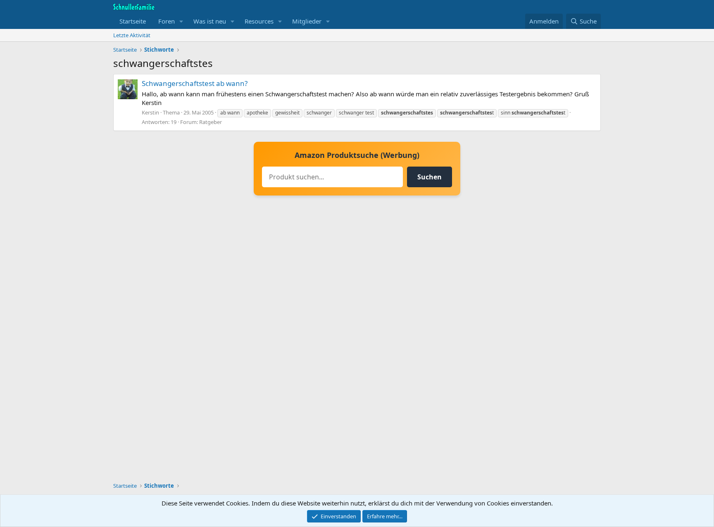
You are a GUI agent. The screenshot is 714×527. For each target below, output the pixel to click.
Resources (259, 21)
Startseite (132, 21)
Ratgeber (210, 122)
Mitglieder (306, 21)
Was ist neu (209, 21)
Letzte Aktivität (131, 35)
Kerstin (150, 112)
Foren (166, 21)
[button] (181, 21)
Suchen (429, 176)
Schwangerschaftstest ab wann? (195, 83)
